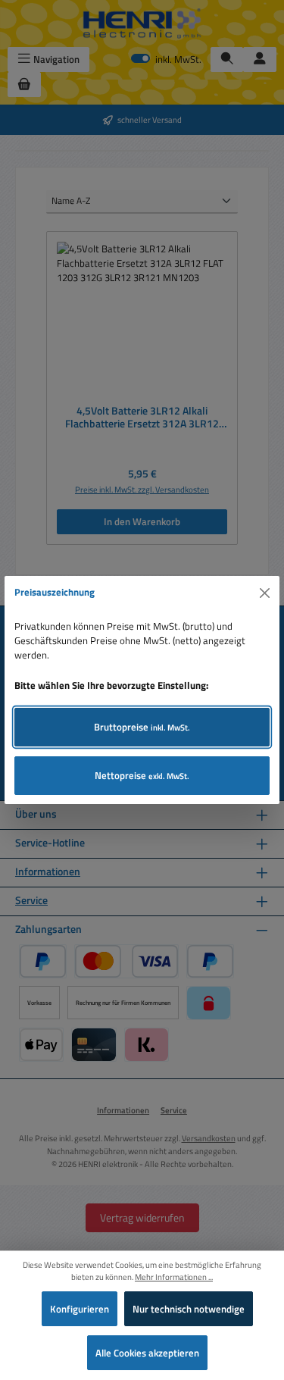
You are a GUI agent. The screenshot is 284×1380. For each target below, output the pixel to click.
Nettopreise (142, 775)
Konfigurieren (79, 1308)
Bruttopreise (142, 726)
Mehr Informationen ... (174, 1277)
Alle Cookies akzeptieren (147, 1352)
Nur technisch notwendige (189, 1308)
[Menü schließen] (265, 592)
